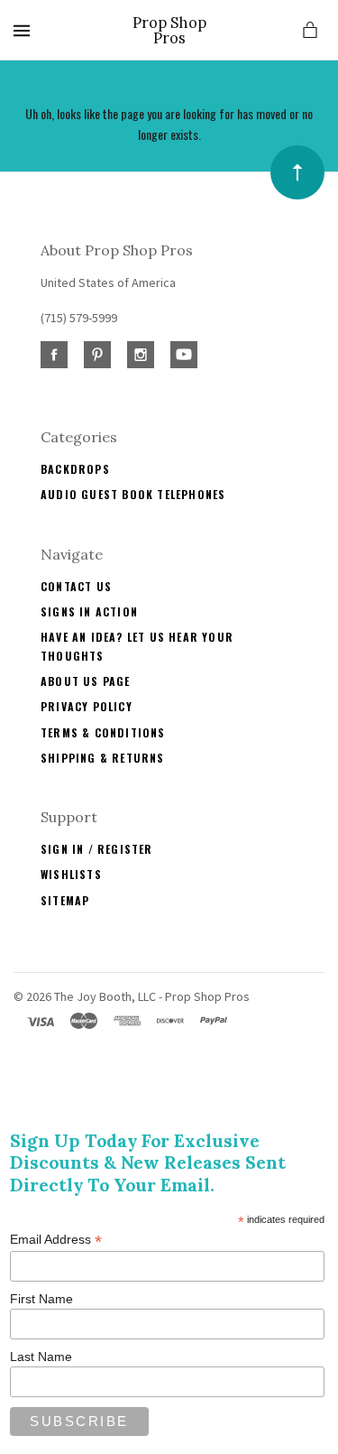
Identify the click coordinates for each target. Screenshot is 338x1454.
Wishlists (71, 874)
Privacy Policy (86, 706)
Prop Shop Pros (169, 30)
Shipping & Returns (103, 757)
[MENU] (25, 30)
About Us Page (86, 681)
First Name (41, 1299)
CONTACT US (76, 586)
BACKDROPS (75, 469)
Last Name (41, 1356)
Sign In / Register (97, 849)
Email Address (56, 1239)
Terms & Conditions (103, 732)
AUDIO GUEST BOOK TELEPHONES (133, 494)
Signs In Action (89, 611)
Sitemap (65, 900)
